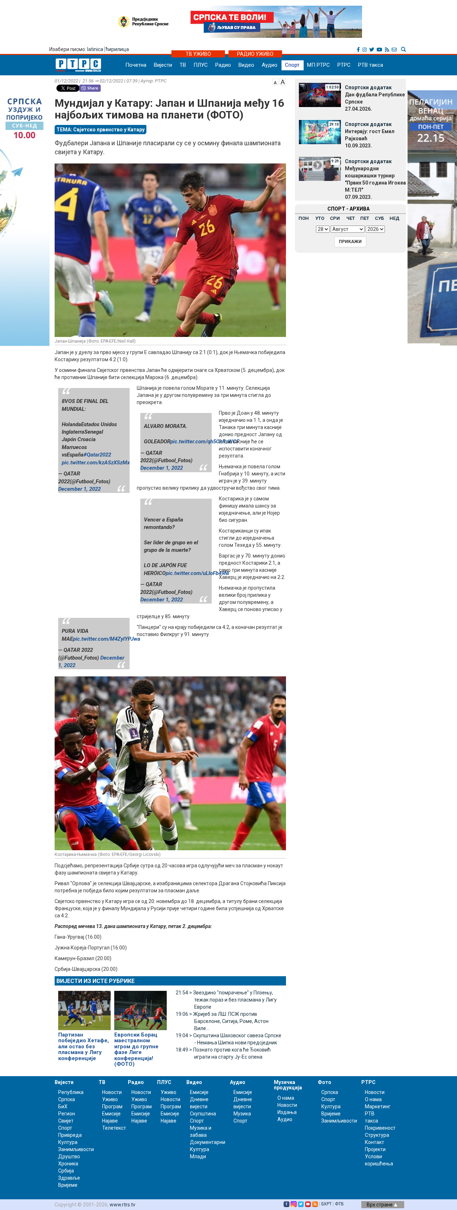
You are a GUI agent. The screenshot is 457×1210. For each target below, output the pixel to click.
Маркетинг (378, 1106)
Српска (329, 1092)
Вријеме (67, 1185)
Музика (242, 1113)
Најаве (110, 1121)
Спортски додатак (368, 87)
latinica (95, 49)
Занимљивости (76, 1149)
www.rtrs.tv (122, 1205)
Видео (246, 65)
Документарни (207, 1142)
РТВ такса (370, 65)
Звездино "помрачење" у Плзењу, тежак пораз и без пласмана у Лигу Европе (226, 1000)
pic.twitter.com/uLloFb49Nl (197, 573)
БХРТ (326, 1203)
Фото (324, 1082)
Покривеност (380, 1128)
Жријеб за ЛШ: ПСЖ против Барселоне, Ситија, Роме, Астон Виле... (222, 1021)
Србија (66, 1171)
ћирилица (117, 49)
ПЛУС (201, 65)
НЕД (395, 218)
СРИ (335, 218)
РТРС (344, 65)
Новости (112, 1092)
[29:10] (320, 131)
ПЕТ (364, 218)
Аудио (269, 65)
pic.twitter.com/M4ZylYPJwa (106, 639)
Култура (67, 1142)
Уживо (110, 1099)
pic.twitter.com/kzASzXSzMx (96, 462)
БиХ (62, 1106)
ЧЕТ (350, 218)
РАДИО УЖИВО (255, 54)
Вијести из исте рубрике (95, 981)
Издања (287, 1112)
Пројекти (375, 1149)
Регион (66, 1113)
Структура (377, 1135)
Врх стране (380, 1205)
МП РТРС (318, 65)
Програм (112, 1106)
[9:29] (320, 168)
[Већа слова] (283, 81)
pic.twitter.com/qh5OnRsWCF (204, 441)
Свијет (66, 1121)
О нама (285, 1098)
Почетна (135, 65)
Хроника (68, 1163)
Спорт (292, 65)
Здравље (69, 1178)
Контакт (374, 1142)
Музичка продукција (288, 1084)
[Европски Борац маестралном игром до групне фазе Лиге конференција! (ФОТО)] (140, 1007)
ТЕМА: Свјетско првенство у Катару (100, 129)
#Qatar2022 (97, 455)
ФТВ (339, 1203)
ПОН (303, 218)
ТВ (183, 65)
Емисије (111, 1113)
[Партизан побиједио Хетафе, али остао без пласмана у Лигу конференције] (84, 1007)
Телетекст (114, 1128)
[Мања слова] (275, 81)
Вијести (163, 65)
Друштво (69, 1156)
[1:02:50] (320, 94)
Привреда (70, 1135)
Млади (198, 1156)
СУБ (379, 218)
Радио (223, 65)
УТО (319, 218)
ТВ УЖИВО (198, 54)
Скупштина (203, 1113)
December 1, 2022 (79, 489)
